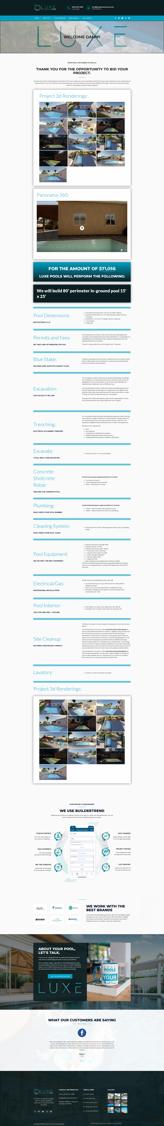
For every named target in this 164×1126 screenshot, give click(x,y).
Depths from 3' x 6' (41, 322)
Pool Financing (60, 18)
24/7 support (124, 864)
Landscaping (73, 18)
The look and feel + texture (46, 612)
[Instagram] (125, 18)
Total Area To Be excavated (46, 458)
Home (37, 18)
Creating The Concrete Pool (46, 492)
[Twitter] (118, 18)
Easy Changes (124, 833)
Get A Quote (87, 18)
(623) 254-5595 (77, 7)
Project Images (123, 849)
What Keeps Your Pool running (47, 512)
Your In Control (43, 833)
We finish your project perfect (48, 646)
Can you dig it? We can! (43, 396)
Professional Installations (46, 590)
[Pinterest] (129, 18)
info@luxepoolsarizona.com (103, 7)
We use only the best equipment (48, 561)
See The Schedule (43, 865)
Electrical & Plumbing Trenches (48, 431)
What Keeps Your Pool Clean (46, 533)
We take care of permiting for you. (49, 345)
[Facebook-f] (115, 18)
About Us (46, 18)
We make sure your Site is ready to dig (51, 366)
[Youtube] (122, 18)
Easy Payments (44, 849)
